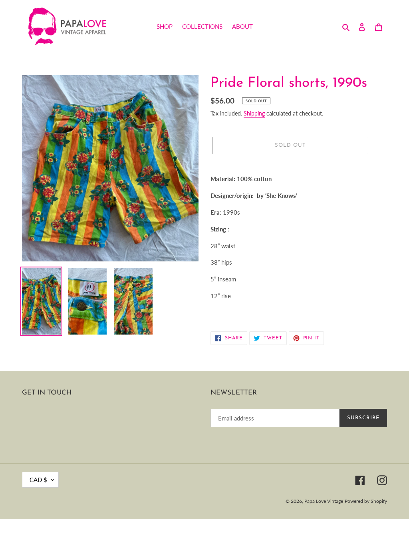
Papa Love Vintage (323, 501)
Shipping (254, 113)
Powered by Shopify (366, 501)
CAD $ (38, 479)
